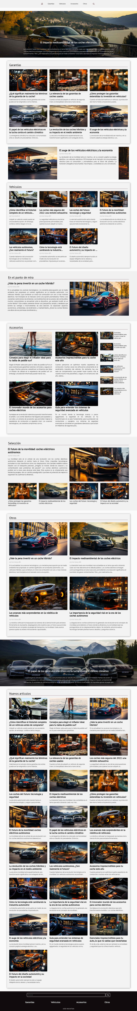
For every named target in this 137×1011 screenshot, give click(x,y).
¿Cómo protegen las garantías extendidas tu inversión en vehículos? (108, 95)
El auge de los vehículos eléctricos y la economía (108, 131)
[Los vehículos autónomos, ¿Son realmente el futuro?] (23, 236)
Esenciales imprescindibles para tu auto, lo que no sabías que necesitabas (120, 336)
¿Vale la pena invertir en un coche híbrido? (31, 283)
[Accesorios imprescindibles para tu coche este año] (76, 344)
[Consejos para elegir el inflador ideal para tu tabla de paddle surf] (30, 344)
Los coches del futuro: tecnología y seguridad (80, 211)
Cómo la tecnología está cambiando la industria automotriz (50, 250)
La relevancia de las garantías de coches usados (65, 95)
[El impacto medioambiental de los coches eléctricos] (53, 491)
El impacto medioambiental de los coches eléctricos (68, 42)
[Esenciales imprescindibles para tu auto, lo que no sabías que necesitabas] (106, 335)
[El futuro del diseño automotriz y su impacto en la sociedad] (84, 236)
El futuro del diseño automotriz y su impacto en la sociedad (83, 250)
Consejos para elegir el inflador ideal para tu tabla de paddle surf (30, 359)
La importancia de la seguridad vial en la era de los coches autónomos (95, 614)
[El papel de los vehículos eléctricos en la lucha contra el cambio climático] (28, 116)
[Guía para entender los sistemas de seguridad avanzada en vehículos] (76, 394)
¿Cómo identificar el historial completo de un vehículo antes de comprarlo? (22, 213)
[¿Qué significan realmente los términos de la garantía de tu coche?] (28, 80)
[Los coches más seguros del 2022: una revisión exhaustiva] (53, 199)
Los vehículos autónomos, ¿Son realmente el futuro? (21, 248)
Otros (85, 4)
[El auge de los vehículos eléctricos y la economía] (109, 116)
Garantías (51, 4)
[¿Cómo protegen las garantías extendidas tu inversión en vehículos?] (109, 80)
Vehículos (62, 4)
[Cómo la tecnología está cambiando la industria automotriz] (53, 236)
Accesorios (74, 4)
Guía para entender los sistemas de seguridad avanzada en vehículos (72, 409)
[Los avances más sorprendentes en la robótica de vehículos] (106, 391)
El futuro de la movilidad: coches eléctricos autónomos (113, 211)
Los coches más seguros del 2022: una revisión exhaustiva (53, 211)
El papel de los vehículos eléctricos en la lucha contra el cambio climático (27, 131)
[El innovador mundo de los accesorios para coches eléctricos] (37, 163)
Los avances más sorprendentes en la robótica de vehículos (120, 391)
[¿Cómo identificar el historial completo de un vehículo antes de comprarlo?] (23, 199)
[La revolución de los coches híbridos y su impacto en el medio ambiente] (68, 116)
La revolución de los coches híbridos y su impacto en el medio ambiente (67, 131)
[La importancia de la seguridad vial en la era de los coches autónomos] (99, 593)
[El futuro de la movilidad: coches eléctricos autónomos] (114, 199)
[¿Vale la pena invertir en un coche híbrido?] (99, 299)
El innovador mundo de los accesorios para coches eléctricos (95, 152)
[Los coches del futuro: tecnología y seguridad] (84, 199)
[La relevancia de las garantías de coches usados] (68, 80)
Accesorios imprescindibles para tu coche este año (75, 359)
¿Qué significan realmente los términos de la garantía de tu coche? (28, 95)
